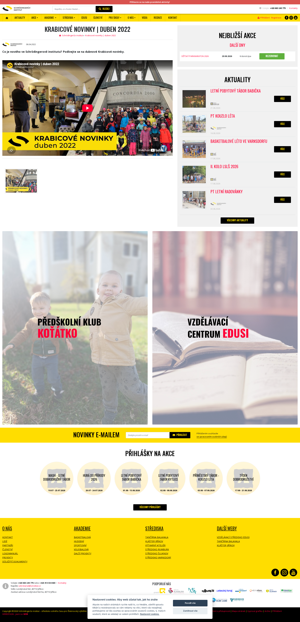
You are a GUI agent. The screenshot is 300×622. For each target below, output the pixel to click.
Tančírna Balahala (156, 537)
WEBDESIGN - (15, 614)
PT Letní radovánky (226, 191)
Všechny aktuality (237, 220)
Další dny (237, 45)
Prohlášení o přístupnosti (218, 611)
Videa (144, 17)
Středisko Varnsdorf (158, 557)
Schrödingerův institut (72, 35)
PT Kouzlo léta (222, 116)
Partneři (7, 545)
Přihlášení (264, 17)
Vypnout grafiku (254, 611)
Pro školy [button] (114, 17)
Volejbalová (81, 549)
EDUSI (84, 17)
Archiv (267, 611)
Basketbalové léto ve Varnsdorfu (238, 141)
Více (282, 98)
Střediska (154, 528)
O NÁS (7, 528)
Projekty (7, 557)
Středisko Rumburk (157, 549)
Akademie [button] (49, 17)
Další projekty (82, 553)
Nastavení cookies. (149, 614)
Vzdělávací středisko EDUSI (233, 537)
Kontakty (293, 8)
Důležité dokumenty (14, 561)
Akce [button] (33, 17)
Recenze (158, 17)
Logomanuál (10, 553)
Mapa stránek (238, 611)
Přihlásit (181, 435)
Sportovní (80, 545)
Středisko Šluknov (156, 553)
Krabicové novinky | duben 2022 (100, 35)
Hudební (79, 541)
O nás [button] (131, 17)
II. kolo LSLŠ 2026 (224, 166)
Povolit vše (190, 603)
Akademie (82, 528)
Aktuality (20, 17)
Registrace (276, 17)
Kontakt (172, 17)
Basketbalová (82, 537)
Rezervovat (272, 56)
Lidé (4, 541)
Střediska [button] (68, 17)
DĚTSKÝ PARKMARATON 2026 (195, 56)
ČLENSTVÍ (97, 17)
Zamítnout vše (190, 611)
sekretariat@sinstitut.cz (29, 585)
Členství (7, 549)
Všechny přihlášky (150, 507)
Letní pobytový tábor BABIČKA (235, 91)
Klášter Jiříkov (154, 541)
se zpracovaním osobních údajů (212, 436)
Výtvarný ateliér (155, 545)
